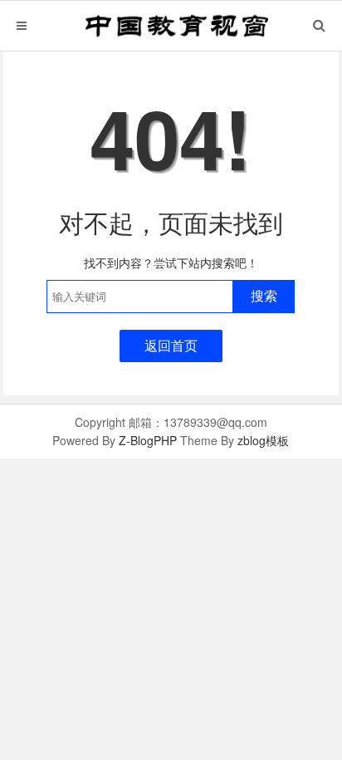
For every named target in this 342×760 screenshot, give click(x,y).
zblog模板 (263, 440)
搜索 (264, 296)
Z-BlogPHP (148, 440)
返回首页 (171, 345)
